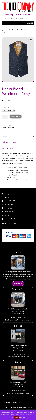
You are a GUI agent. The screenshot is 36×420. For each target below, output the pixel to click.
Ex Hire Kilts (8, 215)
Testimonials (9, 204)
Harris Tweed (12, 30)
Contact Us (8, 208)
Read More (22, 417)
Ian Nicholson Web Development (21, 407)
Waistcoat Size (7, 108)
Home (5, 30)
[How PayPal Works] (18, 235)
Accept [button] (16, 417)
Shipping (7, 197)
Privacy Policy (9, 194)
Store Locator (9, 212)
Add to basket (15, 116)
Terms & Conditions (11, 201)
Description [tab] (5, 137)
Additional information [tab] (9, 142)
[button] (31, 39)
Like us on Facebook (11, 219)
